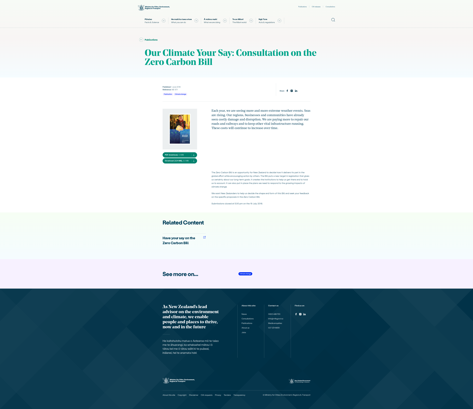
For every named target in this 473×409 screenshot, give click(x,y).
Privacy (218, 395)
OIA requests (206, 395)
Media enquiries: (275, 323)
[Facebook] (287, 91)
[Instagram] (291, 91)
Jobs (244, 332)
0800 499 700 (274, 314)
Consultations (330, 7)
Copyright (182, 395)
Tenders (227, 395)
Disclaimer (193, 395)
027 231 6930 (274, 328)
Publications (302, 7)
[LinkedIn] (296, 91)
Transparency (239, 395)
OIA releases (316, 7)
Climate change (180, 94)
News (244, 314)
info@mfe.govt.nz (275, 319)
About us (245, 328)
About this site (169, 395)
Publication (168, 94)
